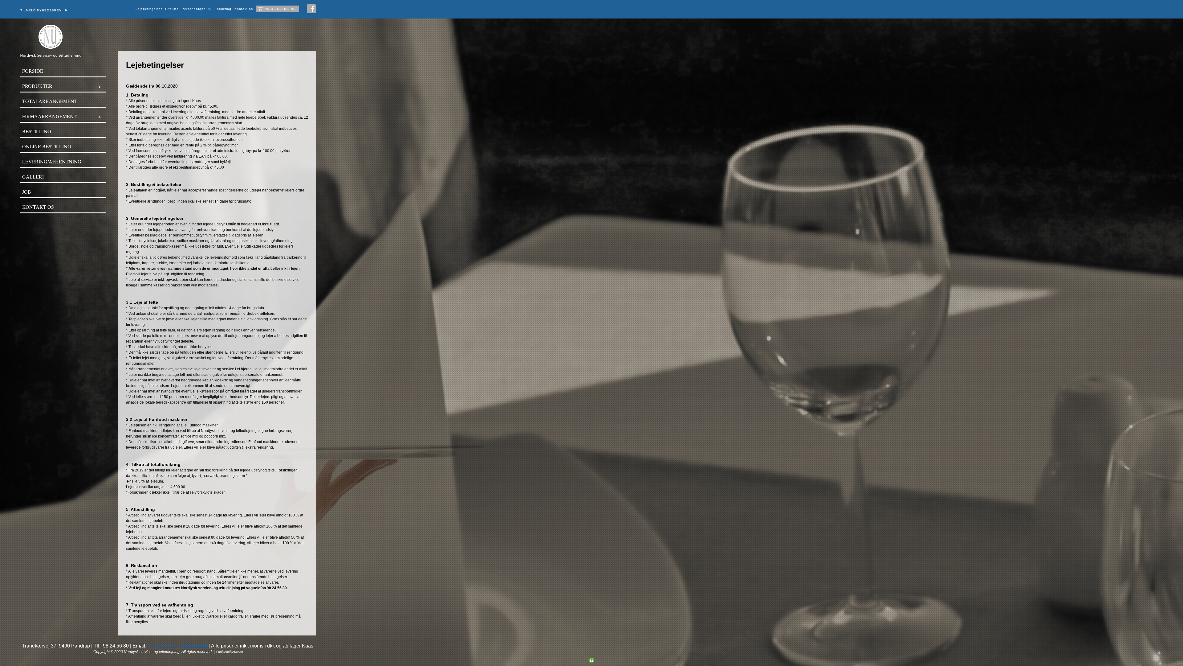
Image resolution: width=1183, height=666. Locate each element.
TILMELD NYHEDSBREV (42, 10)
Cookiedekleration (229, 652)
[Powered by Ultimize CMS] (591, 660)
